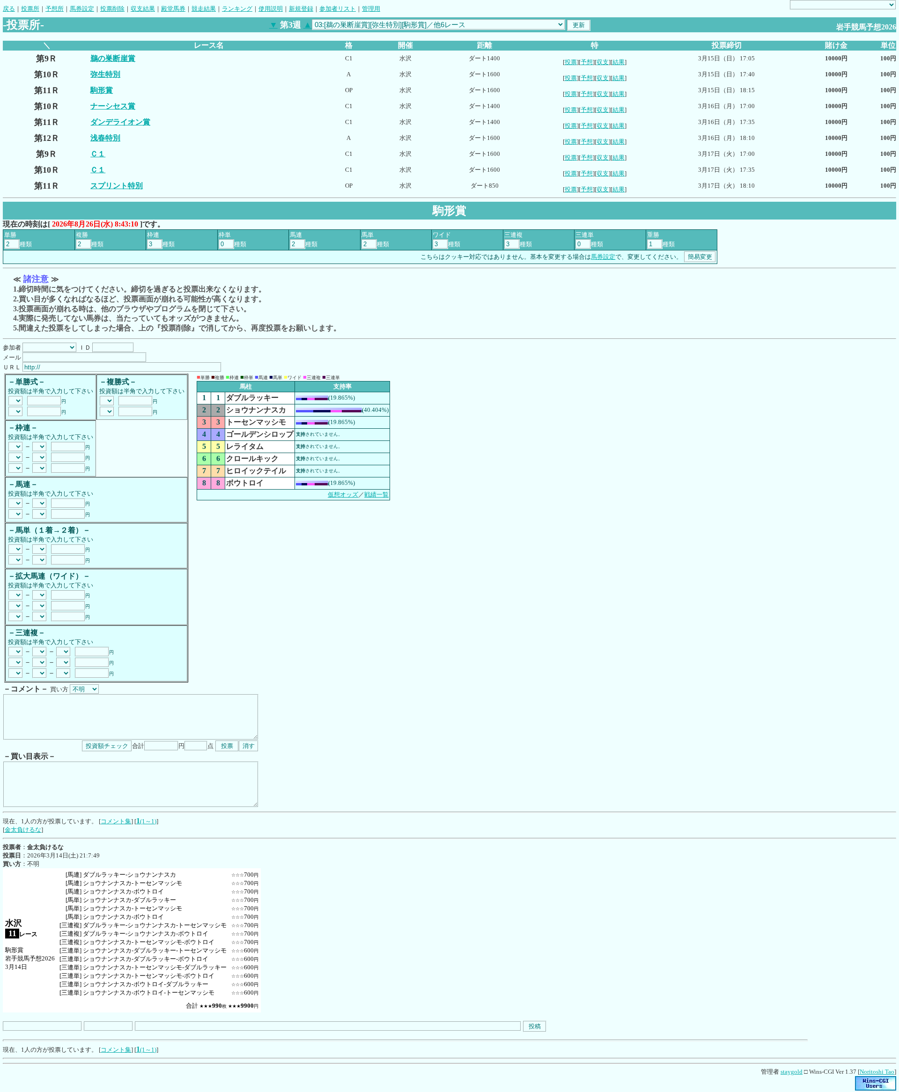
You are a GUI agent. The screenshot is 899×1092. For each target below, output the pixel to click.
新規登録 (301, 8)
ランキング (237, 8)
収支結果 (143, 8)
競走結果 (204, 8)
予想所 (54, 8)
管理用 (371, 8)
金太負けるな (23, 829)
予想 (587, 62)
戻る (9, 8)
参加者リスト (337, 8)
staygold (792, 1071)
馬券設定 (82, 8)
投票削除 (112, 8)
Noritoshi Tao (877, 1071)
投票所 (30, 8)
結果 (618, 62)
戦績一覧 (376, 494)
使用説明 (270, 8)
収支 (603, 62)
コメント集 (116, 821)
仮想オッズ (343, 494)
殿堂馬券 (173, 8)
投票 (571, 62)
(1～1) (148, 821)
